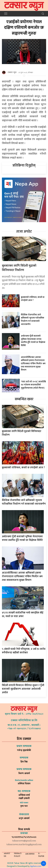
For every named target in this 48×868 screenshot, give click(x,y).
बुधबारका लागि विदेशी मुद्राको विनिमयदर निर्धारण (19, 268)
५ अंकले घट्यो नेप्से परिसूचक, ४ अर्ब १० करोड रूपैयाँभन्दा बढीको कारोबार (23, 651)
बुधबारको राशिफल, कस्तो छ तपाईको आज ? (32, 298)
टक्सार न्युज (12, 72)
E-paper (41, 855)
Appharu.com (35, 866)
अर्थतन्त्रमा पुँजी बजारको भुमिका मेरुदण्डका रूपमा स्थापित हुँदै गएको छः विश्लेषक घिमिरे (33, 340)
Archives (29, 854)
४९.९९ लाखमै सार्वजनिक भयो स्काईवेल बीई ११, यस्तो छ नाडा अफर (22, 614)
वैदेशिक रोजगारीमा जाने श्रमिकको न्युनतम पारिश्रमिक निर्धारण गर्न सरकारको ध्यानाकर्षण (32, 319)
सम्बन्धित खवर (24, 399)
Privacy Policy (18, 855)
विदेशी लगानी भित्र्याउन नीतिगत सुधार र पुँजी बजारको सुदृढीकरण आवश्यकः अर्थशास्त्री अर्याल (23, 689)
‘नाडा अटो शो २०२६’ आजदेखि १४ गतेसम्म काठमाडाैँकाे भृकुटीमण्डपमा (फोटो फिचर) (33, 385)
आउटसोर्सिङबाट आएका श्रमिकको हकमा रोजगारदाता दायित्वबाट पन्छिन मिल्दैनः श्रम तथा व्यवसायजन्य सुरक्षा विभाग (33, 363)
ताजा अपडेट (24, 231)
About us (7, 855)
